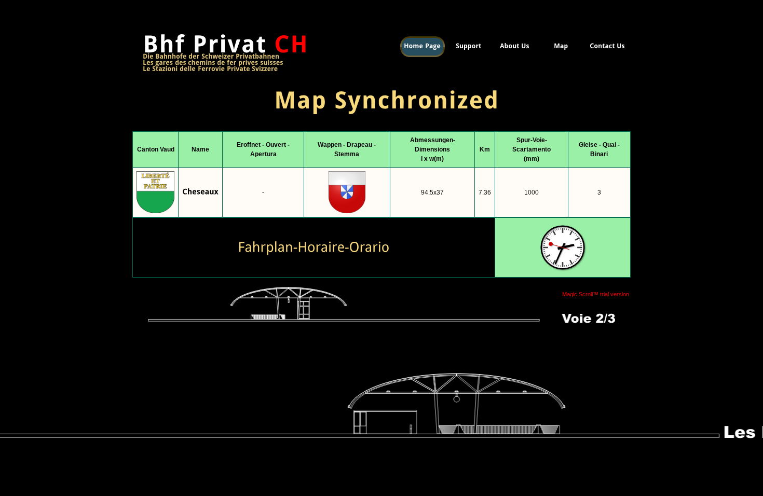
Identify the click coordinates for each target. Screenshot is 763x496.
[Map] (560, 46)
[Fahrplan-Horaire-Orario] (313, 246)
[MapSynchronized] (381, 84)
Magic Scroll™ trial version (595, 294)
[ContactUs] (607, 46)
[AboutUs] (514, 46)
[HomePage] (422, 46)
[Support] (468, 46)
